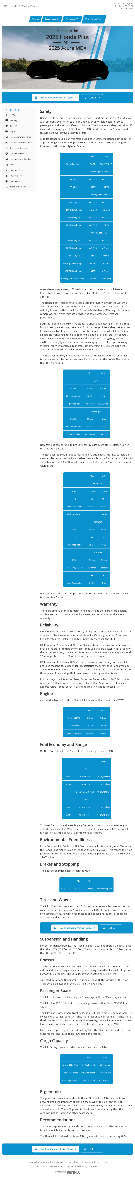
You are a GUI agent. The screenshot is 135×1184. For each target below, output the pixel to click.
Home (35, 19)
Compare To (72, 19)
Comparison (14, 110)
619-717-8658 (127, 8)
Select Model (52, 19)
